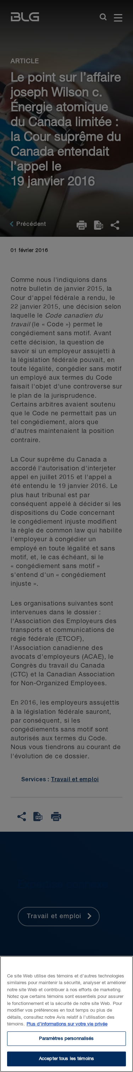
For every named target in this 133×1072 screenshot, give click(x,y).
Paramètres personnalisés (66, 1038)
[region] (66, 1014)
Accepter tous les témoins (66, 1058)
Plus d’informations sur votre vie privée (67, 1024)
